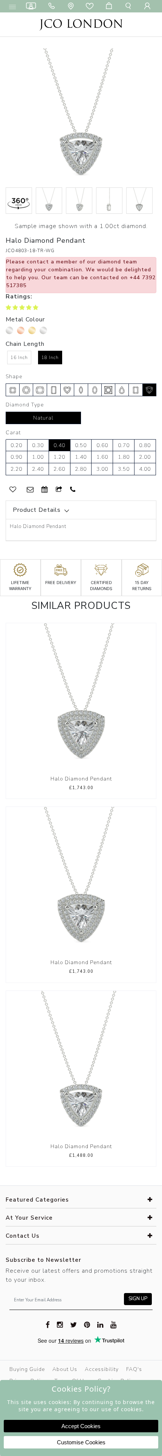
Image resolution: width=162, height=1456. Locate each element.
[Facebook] (48, 1324)
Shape (14, 376)
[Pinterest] (87, 1324)
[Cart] (110, 6)
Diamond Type (25, 404)
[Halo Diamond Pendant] (81, 698)
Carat (13, 432)
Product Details (37, 510)
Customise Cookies (81, 1442)
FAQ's (134, 1369)
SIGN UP (137, 1298)
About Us (64, 1369)
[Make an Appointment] (32, 6)
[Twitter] (73, 1324)
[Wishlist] (91, 6)
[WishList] (13, 490)
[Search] (129, 6)
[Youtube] (113, 1324)
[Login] (148, 6)
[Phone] (53, 6)
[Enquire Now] (30, 490)
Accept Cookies (81, 1426)
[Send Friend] (59, 490)
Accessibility (102, 1369)
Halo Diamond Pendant (81, 778)
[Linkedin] (100, 1324)
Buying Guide (27, 1369)
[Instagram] (60, 1324)
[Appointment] (45, 490)
